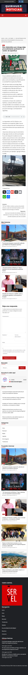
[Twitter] (17, 1)
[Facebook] (19, 1)
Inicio (3, 610)
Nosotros (4, 631)
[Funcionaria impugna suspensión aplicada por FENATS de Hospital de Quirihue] (14, 233)
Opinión (4, 436)
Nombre (4, 335)
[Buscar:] (10, 367)
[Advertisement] (14, 26)
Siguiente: (14, 214)
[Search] (26, 15)
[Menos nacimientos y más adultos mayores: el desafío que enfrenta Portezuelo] (14, 559)
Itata (3, 45)
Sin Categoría (5, 439)
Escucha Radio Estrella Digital (9, 628)
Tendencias (5, 441)
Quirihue (5, 53)
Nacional (4, 430)
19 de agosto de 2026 (11, 298)
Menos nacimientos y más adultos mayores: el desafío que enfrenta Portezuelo (13, 417)
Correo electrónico (18, 335)
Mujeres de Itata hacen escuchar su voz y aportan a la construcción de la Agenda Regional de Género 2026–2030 (13, 411)
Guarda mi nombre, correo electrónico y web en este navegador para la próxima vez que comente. (14, 351)
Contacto (4, 634)
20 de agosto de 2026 (11, 246)
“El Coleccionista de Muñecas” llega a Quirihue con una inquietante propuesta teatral (12, 269)
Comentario (5, 316)
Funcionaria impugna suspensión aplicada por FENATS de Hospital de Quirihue (13, 392)
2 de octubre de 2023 (12, 53)
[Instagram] (22, 1)
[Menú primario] (2, 15)
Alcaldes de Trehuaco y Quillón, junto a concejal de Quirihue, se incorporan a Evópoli (12, 295)
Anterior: (13, 207)
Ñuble (3, 433)
